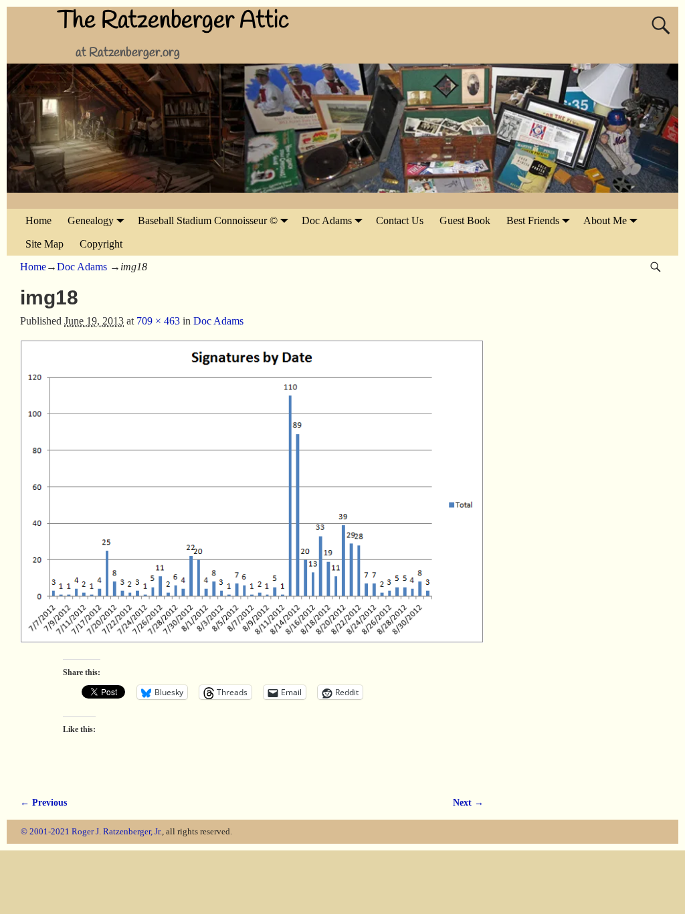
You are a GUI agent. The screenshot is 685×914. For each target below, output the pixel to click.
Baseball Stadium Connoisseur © (208, 220)
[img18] (252, 499)
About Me (605, 220)
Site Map (44, 244)
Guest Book (464, 220)
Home (38, 220)
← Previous (43, 802)
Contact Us (399, 220)
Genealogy (91, 220)
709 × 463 (158, 321)
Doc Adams (327, 220)
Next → (468, 802)
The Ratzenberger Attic (173, 21)
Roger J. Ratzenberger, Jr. (117, 831)
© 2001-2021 (45, 831)
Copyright (101, 244)
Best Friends (532, 220)
